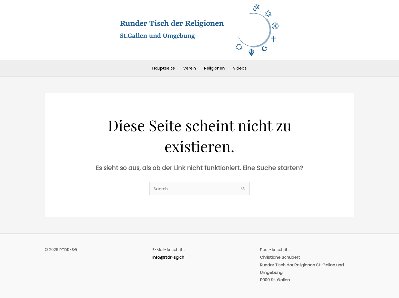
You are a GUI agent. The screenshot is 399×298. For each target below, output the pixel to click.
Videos (240, 68)
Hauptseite (163, 68)
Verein (189, 68)
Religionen (214, 68)
